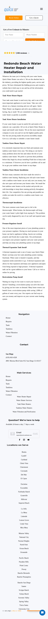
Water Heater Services (24, 400)
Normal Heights (24, 541)
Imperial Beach (24, 503)
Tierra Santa (24, 605)
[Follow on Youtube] (28, 439)
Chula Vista (24, 463)
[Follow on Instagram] (24, 439)
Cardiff (23, 456)
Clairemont (24, 467)
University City (24, 609)
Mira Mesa (24, 528)
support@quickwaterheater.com (24, 435)
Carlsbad (24, 460)
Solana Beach (24, 594)
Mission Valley (24, 533)
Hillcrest (24, 499)
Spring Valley (24, 601)
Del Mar (24, 475)
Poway (24, 569)
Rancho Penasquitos (24, 577)
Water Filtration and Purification (24, 412)
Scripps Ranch (24, 590)
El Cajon (24, 478)
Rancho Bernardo (24, 573)
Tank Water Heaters (24, 404)
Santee (24, 586)
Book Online (14, 18)
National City (24, 537)
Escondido (24, 488)
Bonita (24, 452)
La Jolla (24, 509)
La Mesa (24, 513)
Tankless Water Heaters (24, 408)
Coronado (24, 471)
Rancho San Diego (24, 583)
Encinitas (24, 484)
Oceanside (24, 552)
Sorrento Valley (24, 598)
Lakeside (24, 516)
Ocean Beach (24, 548)
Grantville (24, 495)
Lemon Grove (24, 520)
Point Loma (24, 565)
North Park (24, 545)
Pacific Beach (24, 558)
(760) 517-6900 (16, 611)
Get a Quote (34, 18)
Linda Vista (24, 524)
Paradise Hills (24, 562)
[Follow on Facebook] (19, 439)
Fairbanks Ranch (24, 492)
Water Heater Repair (24, 397)
